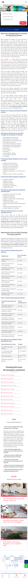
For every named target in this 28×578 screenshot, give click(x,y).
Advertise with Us (18, 557)
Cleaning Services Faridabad (8, 389)
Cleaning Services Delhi (7, 410)
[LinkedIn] (17, 565)
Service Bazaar (5, 215)
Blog (5, 556)
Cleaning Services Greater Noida (9, 385)
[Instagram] (15, 565)
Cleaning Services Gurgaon (8, 378)
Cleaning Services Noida (7, 399)
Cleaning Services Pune (7, 392)
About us (12, 556)
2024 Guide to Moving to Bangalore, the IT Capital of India (12, 543)
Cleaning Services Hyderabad (8, 406)
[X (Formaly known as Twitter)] (12, 565)
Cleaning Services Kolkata (7, 413)
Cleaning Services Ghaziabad (8, 403)
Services (8, 557)
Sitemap (8, 559)
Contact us (21, 556)
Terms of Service (18, 559)
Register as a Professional (9, 5)
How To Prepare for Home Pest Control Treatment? (13, 499)
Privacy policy (14, 560)
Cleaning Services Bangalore (8, 375)
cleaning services (8, 61)
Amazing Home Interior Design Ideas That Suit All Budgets (13, 521)
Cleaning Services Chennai (7, 382)
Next (23, 23)
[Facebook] (10, 565)
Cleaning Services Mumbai (7, 396)
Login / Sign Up (21, 5)
